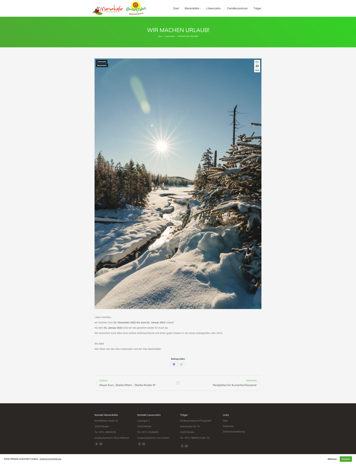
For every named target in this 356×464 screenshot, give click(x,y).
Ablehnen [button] (332, 459)
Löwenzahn (101, 62)
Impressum (228, 426)
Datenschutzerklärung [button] (50, 459)
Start (225, 421)
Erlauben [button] (346, 459)
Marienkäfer (102, 65)
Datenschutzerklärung (234, 431)
